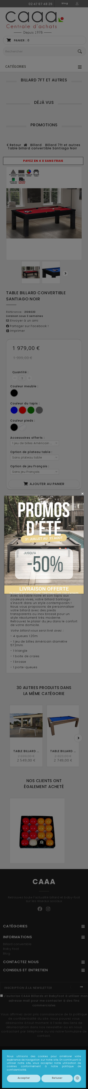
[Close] (82, 493)
